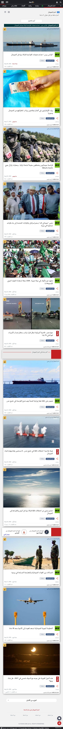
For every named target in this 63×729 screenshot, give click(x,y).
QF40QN (57, 176)
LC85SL (57, 462)
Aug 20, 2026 (10, 462)
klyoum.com (58, 728)
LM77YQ (57, 122)
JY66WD (57, 689)
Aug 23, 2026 (10, 234)
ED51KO (57, 638)
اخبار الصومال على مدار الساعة (31, 710)
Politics (42, 61)
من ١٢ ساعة (25, 715)
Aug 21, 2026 (10, 410)
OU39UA (57, 522)
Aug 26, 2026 (10, 176)
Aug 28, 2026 (10, 64)
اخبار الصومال (50, 61)
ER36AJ (57, 234)
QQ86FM (57, 410)
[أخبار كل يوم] (31, 2)
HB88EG (57, 582)
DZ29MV (57, 64)
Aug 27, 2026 (10, 122)
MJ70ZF (57, 292)
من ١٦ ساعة (12, 715)
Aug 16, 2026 (10, 637)
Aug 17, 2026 (10, 582)
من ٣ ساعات (50, 715)
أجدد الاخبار (31, 21)
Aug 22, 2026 (10, 292)
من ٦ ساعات (37, 715)
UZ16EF (57, 344)
